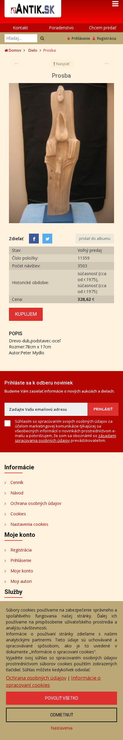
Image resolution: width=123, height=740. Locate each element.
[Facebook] (34, 238)
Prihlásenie (81, 38)
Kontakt (20, 27)
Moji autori (21, 581)
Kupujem (26, 314)
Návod (16, 493)
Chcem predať (102, 27)
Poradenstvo (61, 27)
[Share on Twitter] (47, 238)
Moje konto (21, 571)
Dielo (32, 50)
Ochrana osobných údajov (35, 503)
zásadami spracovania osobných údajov (65, 438)
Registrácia (106, 38)
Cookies (18, 514)
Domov (14, 50)
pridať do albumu (94, 238)
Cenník (16, 482)
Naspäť (62, 63)
